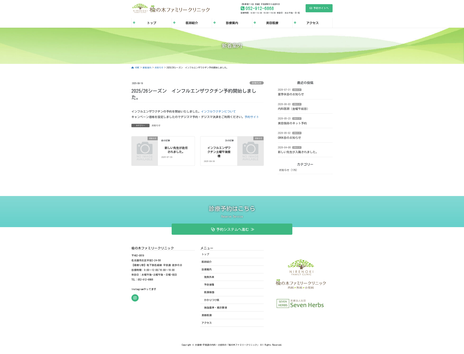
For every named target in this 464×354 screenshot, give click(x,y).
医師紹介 (207, 262)
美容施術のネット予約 (292, 123)
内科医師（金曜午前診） (294, 108)
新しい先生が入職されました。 (298, 152)
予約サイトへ (321, 8)
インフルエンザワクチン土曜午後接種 (219, 151)
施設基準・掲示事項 (215, 307)
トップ (205, 254)
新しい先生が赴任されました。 (176, 149)
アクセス (207, 323)
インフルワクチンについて (218, 111)
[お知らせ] (145, 144)
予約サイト (252, 116)
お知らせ (256, 83)
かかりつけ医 (211, 300)
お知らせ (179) (288, 170)
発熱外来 (209, 277)
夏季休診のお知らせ (291, 94)
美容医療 (207, 315)
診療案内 (207, 269)
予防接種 (209, 284)
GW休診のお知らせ (289, 137)
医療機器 (209, 292)
